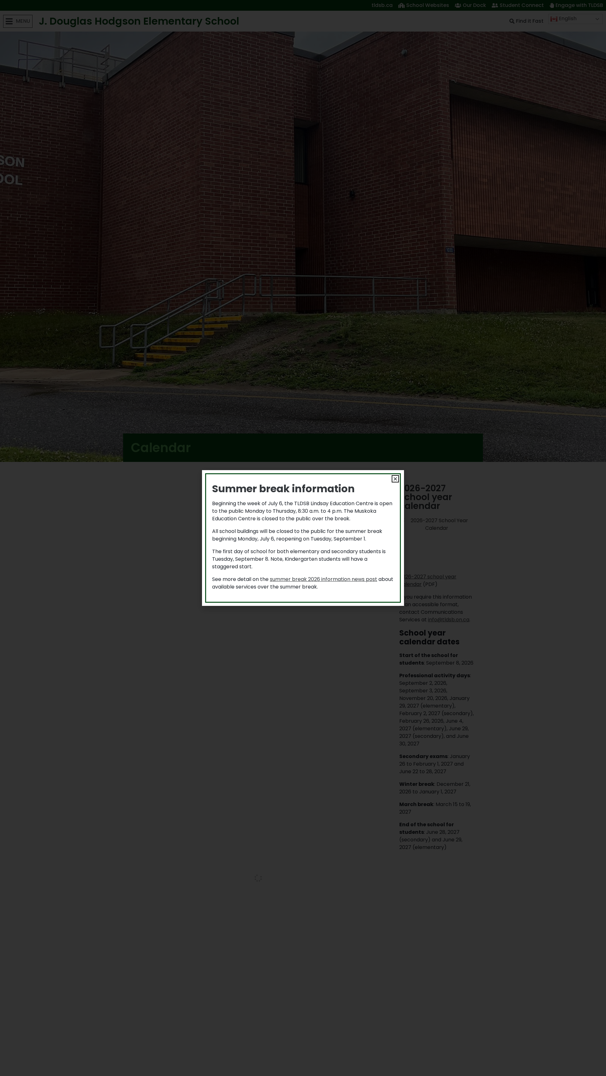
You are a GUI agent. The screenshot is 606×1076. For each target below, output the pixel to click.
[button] (395, 478)
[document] (303, 538)
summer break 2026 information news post (323, 579)
